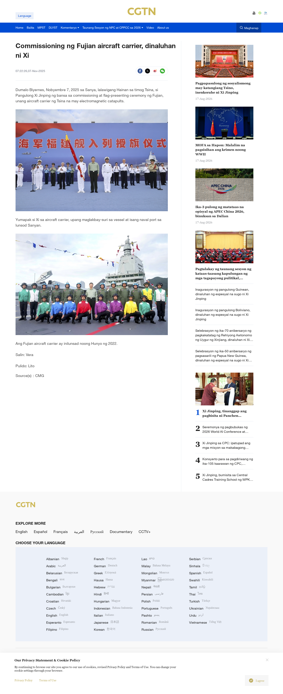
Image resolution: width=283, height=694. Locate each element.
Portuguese (157, 608)
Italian (104, 615)
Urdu (196, 615)
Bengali (55, 580)
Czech (55, 608)
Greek (105, 573)
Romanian (155, 622)
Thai (196, 594)
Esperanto (60, 622)
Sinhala (199, 566)
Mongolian (155, 573)
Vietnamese (205, 622)
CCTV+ (145, 531)
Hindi (101, 594)
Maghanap (251, 28)
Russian (154, 629)
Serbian (200, 559)
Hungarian (107, 601)
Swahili (201, 580)
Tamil (197, 587)
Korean (104, 629)
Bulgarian (60, 587)
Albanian (57, 559)
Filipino (57, 629)
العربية (79, 531)
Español (40, 531)
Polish (151, 601)
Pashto (151, 615)
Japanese (106, 622)
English (22, 531)
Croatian (58, 601)
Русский (97, 531)
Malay (156, 566)
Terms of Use (47, 680)
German (105, 566)
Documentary (121, 531)
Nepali (151, 587)
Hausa (103, 580)
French (105, 559)
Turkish (199, 601)
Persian (152, 594)
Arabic (56, 566)
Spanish (201, 573)
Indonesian (113, 608)
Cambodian (57, 594)
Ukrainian (204, 608)
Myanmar (158, 580)
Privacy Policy (24, 680)
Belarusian (62, 573)
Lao (148, 559)
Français (60, 531)
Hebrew (104, 587)
